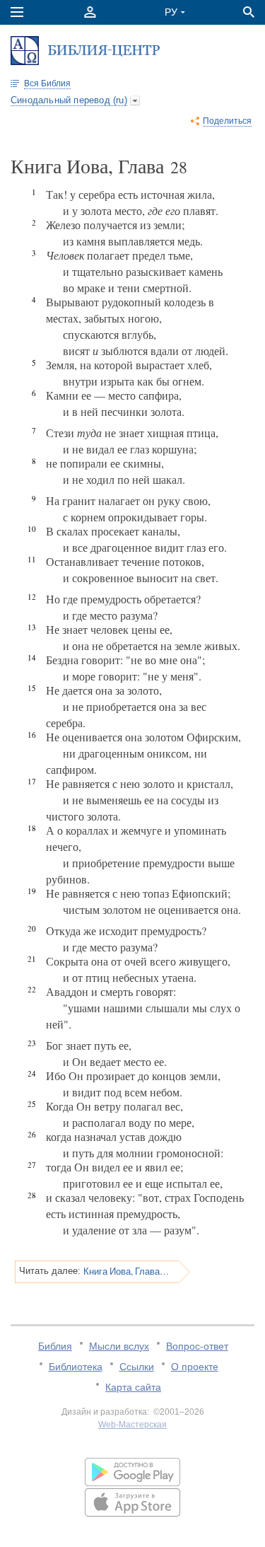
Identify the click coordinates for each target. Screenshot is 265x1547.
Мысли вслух (119, 1346)
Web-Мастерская (132, 1425)
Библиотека (75, 1366)
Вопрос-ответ (197, 1346)
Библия (55, 1346)
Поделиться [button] (227, 121)
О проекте (194, 1366)
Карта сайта (133, 1387)
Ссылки (136, 1366)
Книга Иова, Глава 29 (126, 1271)
